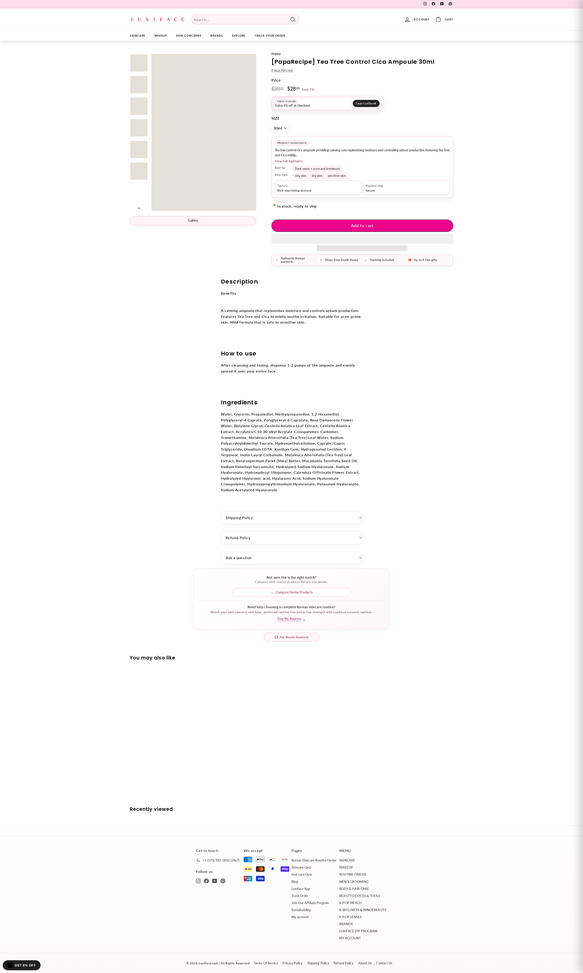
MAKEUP (160, 36)
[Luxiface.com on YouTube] (214, 880)
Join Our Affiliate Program (310, 903)
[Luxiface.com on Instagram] (198, 880)
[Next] (139, 207)
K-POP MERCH (350, 903)
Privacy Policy (293, 963)
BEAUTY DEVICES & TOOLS (359, 896)
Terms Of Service (266, 963)
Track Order (300, 896)
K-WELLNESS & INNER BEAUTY (362, 910)
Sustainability (301, 910)
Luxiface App (301, 889)
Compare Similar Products (294, 592)
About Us (365, 963)
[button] (362, 239)
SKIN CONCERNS (188, 36)
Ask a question (239, 557)
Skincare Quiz (301, 867)
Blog (295, 882)
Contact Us (384, 963)
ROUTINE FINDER (352, 874)
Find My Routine (291, 619)
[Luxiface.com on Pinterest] (222, 880)
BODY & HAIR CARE (354, 889)
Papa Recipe (282, 70)
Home (276, 54)
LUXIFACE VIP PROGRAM (358, 931)
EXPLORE (238, 36)
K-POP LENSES (350, 917)
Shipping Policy (239, 517)
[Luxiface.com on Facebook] (206, 880)
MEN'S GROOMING (353, 882)
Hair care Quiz (302, 874)
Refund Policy (238, 537)
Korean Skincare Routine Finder (314, 860)
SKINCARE (137, 36)
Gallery (193, 220)
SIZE (275, 118)
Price (276, 80)
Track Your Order (269, 36)
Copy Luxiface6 (366, 103)
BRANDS (216, 36)
